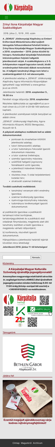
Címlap (16, 443)
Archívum (37, 443)
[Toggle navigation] (6, 17)
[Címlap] (18, 7)
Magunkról (26, 443)
